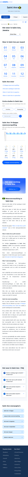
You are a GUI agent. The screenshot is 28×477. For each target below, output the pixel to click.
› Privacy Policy (17, 470)
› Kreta (4, 461)
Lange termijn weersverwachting (12, 416)
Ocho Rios (8, 109)
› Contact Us (17, 464)
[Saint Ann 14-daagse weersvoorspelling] (14, 137)
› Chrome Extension (18, 452)
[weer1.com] (6, 2)
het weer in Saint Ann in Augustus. (14, 257)
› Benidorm (5, 452)
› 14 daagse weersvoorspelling (10, 85)
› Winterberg (6, 455)
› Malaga (5, 464)
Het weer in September (9, 426)
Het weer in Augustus (9, 421)
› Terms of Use (17, 467)
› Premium (16, 455)
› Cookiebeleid (17, 473)
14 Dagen (15, 17)
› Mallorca (5, 467)
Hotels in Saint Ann (8, 437)
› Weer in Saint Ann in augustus (10, 92)
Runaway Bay (20, 109)
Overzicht (5, 17)
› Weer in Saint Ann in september (11, 95)
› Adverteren (17, 458)
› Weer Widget (17, 461)
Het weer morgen (8, 432)
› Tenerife (5, 458)
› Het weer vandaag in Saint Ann (11, 88)
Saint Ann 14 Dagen (8, 410)
